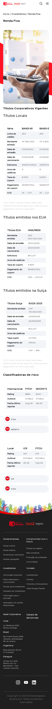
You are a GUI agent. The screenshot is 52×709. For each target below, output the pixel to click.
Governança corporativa (13, 555)
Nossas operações (11, 559)
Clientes (29, 579)
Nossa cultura (9, 546)
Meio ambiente (32, 553)
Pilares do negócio (34, 548)
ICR (12, 479)
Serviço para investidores (14, 586)
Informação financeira (12, 575)
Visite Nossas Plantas (35, 588)
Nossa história (9, 550)
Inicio (6, 14)
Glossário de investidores (14, 591)
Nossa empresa (11, 539)
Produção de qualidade (36, 557)
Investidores (19, 14)
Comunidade (31, 562)
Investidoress (32, 575)
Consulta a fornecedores (37, 584)
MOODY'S (15, 429)
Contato (30, 568)
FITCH (13, 419)
